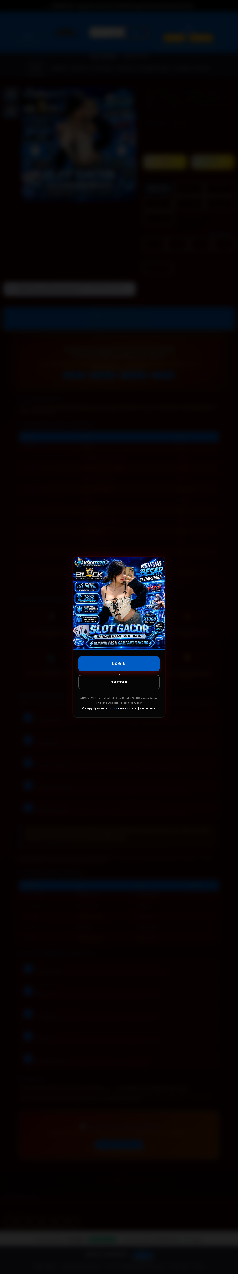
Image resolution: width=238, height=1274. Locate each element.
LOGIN (119, 664)
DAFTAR (119, 682)
